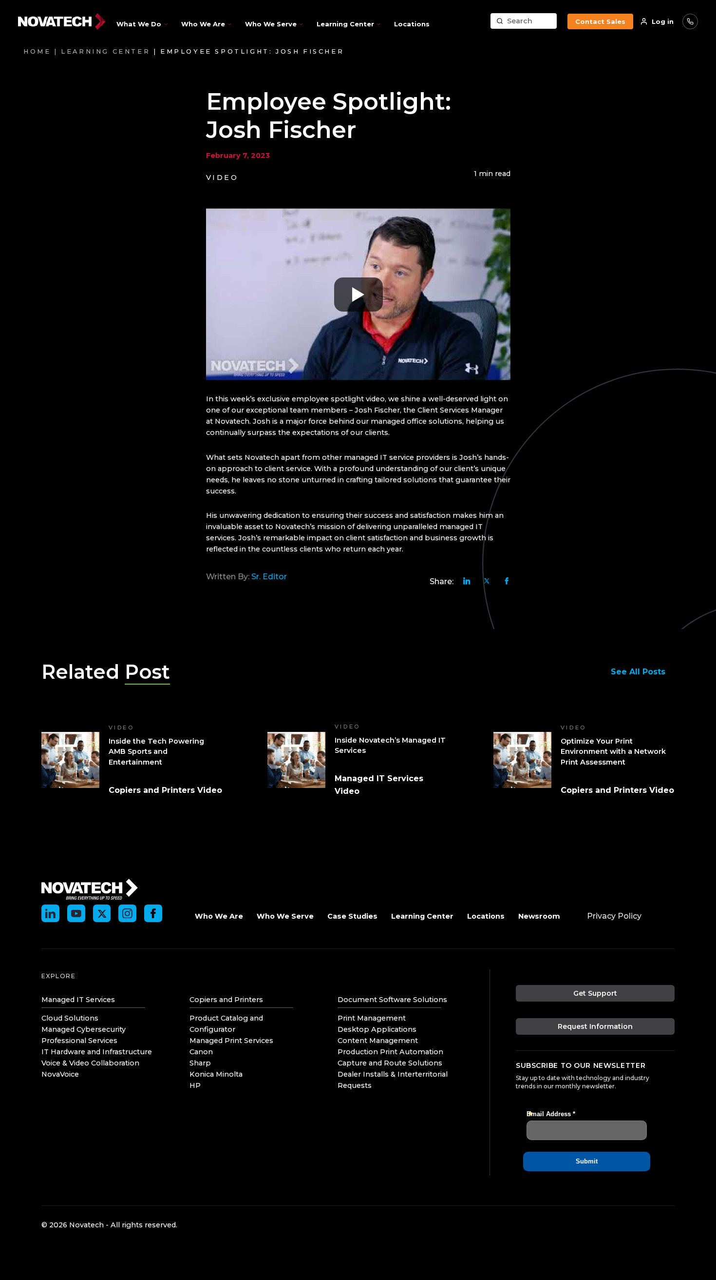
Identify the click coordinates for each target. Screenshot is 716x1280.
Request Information (595, 1026)
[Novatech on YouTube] (76, 914)
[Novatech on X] (102, 914)
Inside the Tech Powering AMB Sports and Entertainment (156, 752)
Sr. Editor (269, 576)
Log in (663, 21)
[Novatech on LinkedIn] (50, 914)
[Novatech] (89, 888)
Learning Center (105, 51)
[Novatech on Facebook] (153, 914)
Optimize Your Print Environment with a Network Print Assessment (613, 752)
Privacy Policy (614, 916)
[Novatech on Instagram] (127, 914)
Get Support (595, 993)
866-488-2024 (690, 21)
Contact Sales (600, 21)
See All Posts (638, 671)
